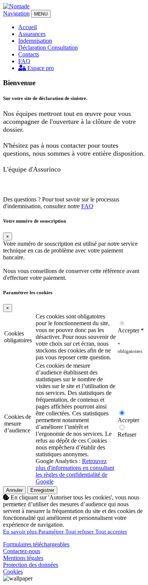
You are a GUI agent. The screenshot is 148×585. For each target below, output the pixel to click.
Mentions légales (23, 558)
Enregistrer (42, 490)
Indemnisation (35, 40)
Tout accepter (111, 532)
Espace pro (40, 68)
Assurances (32, 34)
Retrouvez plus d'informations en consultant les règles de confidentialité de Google (75, 471)
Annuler (14, 490)
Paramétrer (51, 532)
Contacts (28, 54)
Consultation (62, 47)
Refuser (127, 434)
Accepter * (131, 330)
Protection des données (30, 565)
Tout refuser (80, 532)
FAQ (24, 61)
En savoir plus (20, 532)
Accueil (27, 27)
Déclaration (32, 47)
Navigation (16, 13)
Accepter (128, 420)
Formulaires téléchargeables (36, 544)
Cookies (13, 571)
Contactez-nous (21, 551)
